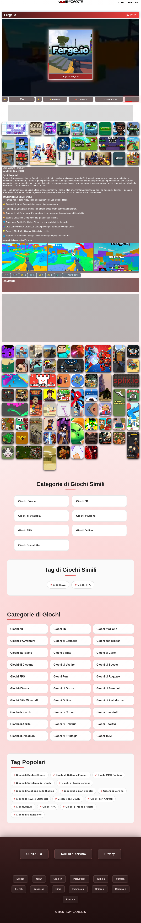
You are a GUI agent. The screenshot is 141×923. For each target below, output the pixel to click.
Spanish (57, 879)
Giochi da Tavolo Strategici (31, 798)
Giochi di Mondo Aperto (78, 806)
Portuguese (79, 879)
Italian (39, 879)
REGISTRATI (133, 2)
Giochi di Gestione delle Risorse (34, 790)
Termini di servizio (73, 853)
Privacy (109, 853)
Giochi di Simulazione (28, 814)
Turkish (101, 879)
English (20, 879)
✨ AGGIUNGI (55, 99)
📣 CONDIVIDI (81, 99)
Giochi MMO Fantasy (108, 775)
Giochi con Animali (100, 798)
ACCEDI (120, 2)
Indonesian (78, 889)
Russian (70, 899)
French (19, 889)
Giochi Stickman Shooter (77, 790)
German (120, 879)
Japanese (39, 889)
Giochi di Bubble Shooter (30, 775)
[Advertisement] (70, 113)
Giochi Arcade (23, 806)
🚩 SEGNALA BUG (109, 99)
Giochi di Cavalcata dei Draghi (33, 783)
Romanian (120, 889)
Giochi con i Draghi (67, 798)
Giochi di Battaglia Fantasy (70, 775)
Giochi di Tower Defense (74, 783)
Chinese (99, 889)
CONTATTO (34, 853)
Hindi (58, 889)
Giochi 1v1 (58, 584)
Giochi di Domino (112, 790)
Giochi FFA (83, 584)
